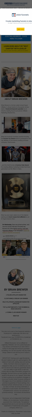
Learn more (20, 29)
